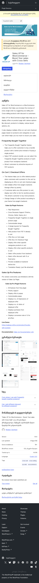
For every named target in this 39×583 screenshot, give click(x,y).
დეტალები (7, 75)
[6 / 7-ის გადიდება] (35, 352)
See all (35, 483)
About (4, 508)
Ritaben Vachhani (24, 63)
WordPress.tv (7, 534)
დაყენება (7, 85)
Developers (5, 531)
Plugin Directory (6, 8)
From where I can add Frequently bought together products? (13, 398)
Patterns (23, 518)
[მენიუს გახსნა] (36, 2)
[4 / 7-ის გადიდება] (16, 382)
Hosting (4, 515)
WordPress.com (8, 540)
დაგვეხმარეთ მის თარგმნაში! (19, 15)
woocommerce (32, 464)
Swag (23, 534)
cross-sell (25, 460)
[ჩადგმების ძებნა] (21, 21)
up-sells (24, 464)
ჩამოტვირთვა (7, 68)
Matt (4, 543)
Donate (23, 531)
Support (4, 527)
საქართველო (11, 558)
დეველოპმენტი (9, 90)
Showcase (23, 508)
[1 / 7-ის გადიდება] (16, 343)
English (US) (33, 456)
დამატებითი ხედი (8, 470)
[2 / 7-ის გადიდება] (16, 355)
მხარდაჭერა (8, 94)
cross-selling (32, 460)
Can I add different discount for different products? (11, 405)
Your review (6, 483)
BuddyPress (7, 550)
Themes (23, 512)
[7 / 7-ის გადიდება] (35, 367)
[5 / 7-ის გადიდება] (35, 343)
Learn (4, 524)
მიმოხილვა (8, 80)
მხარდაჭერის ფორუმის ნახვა (12, 497)
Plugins (22, 515)
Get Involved (24, 524)
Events (22, 527)
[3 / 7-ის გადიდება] (16, 371)
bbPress (5, 546)
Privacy (4, 518)
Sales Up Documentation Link (24, 332)
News (4, 512)
